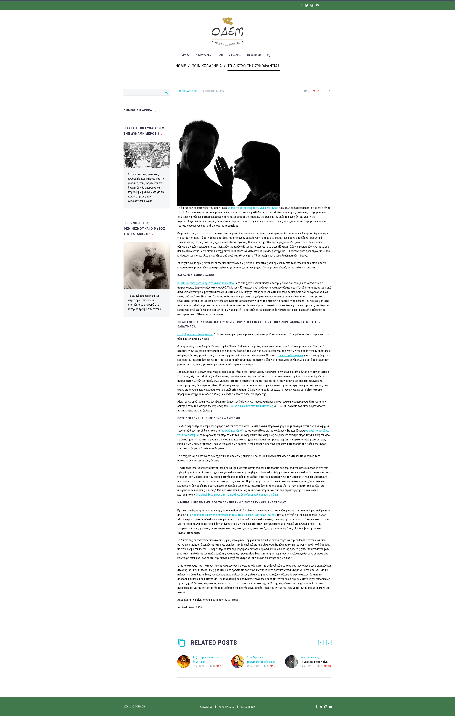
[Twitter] (306, 5)
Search (166, 92)
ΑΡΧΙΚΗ (185, 55)
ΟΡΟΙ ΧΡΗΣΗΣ (226, 707)
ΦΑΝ (220, 55)
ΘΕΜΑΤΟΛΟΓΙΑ (204, 55)
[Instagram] (312, 5)
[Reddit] (206, 621)
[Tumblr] (195, 621)
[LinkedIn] (201, 621)
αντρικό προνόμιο (231, 430)
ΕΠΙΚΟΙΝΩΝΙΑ (254, 55)
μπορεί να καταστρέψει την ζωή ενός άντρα (253, 208)
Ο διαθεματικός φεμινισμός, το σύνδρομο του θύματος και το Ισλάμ (261, 662)
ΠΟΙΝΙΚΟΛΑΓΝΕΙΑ (187, 91)
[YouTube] (317, 5)
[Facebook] (301, 5)
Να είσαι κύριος (309, 657)
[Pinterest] (190, 621)
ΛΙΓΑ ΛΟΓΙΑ (235, 55)
